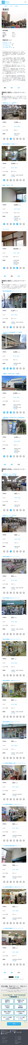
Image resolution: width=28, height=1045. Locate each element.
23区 (11, 6)
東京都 (6, 6)
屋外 (12, 87)
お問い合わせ (4, 1042)
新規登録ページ (4, 1038)
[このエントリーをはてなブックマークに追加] (18, 977)
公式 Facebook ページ (7, 44)
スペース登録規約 (18, 1039)
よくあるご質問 (4, 1040)
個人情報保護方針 (18, 1042)
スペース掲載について (14, 1023)
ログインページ (4, 1036)
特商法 (16, 1040)
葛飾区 (16, 6)
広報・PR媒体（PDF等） (8, 47)
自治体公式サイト (6, 42)
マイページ (4, 1039)
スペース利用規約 (18, 1038)
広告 (19, 87)
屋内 (5, 276)
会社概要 (16, 1043)
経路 (16, 135)
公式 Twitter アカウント (7, 43)
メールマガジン (6, 46)
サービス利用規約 (18, 1036)
